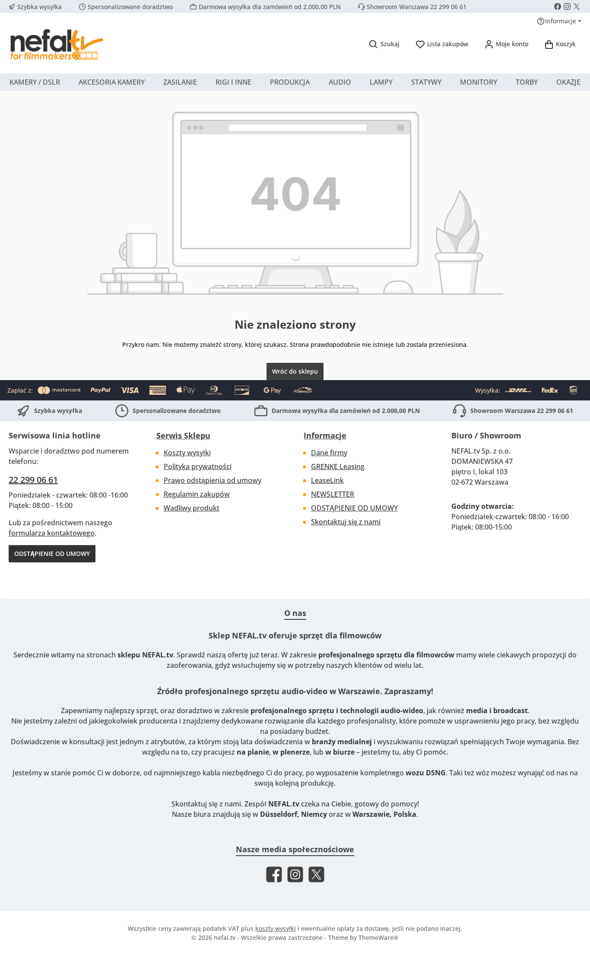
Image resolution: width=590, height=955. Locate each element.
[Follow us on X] (576, 6)
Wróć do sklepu (295, 371)
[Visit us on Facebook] (557, 6)
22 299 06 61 (33, 479)
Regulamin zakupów (197, 494)
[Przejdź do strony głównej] (56, 44)
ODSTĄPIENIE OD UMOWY (52, 553)
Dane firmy (329, 452)
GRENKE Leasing (338, 466)
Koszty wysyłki (187, 452)
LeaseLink (327, 480)
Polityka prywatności (198, 466)
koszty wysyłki (275, 928)
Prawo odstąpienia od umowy (212, 480)
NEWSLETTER (332, 494)
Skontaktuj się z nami (346, 522)
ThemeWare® (378, 937)
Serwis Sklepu (183, 435)
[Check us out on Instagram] (567, 6)
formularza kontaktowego (52, 533)
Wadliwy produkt (191, 508)
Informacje (325, 435)
